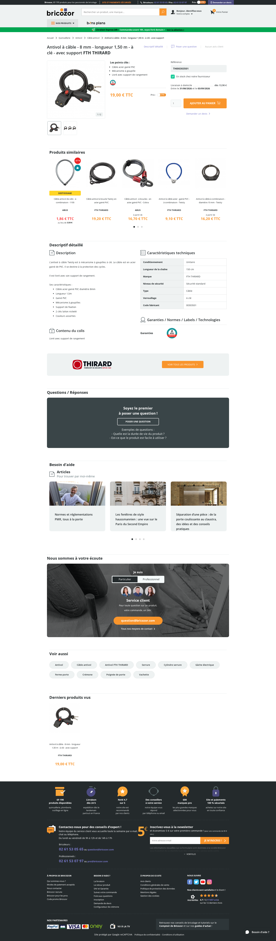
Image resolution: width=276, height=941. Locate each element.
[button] (134, 226)
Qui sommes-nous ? (56, 881)
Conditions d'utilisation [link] (173, 934)
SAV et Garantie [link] (101, 888)
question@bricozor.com (138, 620)
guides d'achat (203, 925)
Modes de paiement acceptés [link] (61, 884)
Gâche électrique (204, 664)
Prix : (194, 2)
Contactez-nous (70, 827)
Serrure (146, 664)
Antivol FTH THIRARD (116, 664)
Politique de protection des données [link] (157, 888)
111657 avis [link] (212, 899)
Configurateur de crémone (106, 906)
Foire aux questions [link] (103, 896)
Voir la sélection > (175, 29)
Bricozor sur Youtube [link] (202, 881)
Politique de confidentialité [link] (147, 934)
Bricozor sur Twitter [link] (196, 881)
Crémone (87, 674)
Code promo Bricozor (57, 899)
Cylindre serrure (173, 664)
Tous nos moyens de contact (137, 628)
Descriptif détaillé (153, 46)
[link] (220, 2)
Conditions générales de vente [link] (154, 884)
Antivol (59, 664)
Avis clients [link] (145, 881)
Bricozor (62, 12)
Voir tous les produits (181, 364)
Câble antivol (84, 664)
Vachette (144, 674)
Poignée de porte (115, 674)
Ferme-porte (62, 674)
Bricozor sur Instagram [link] (209, 881)
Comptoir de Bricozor (171, 925)
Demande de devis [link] (102, 903)
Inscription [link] (99, 899)
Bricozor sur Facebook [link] (189, 881)
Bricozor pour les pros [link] (57, 895)
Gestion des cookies (149, 895)
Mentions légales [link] (148, 892)
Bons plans (96, 23)
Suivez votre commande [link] (105, 892)
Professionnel (151, 579)
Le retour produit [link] (102, 884)
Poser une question (186, 46)
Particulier (125, 579)
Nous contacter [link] (54, 888)
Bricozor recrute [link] (54, 892)
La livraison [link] (99, 881)
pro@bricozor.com (98, 861)
